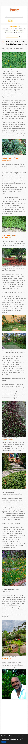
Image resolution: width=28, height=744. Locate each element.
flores (14, 43)
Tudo (4, 28)
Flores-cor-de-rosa (13, 30)
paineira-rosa (20, 32)
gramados (18, 43)
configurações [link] (18, 739)
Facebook (9, 21)
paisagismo (20, 44)
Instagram (11, 21)
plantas (25, 44)
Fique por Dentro (22, 28)
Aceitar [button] (4, 741)
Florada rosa (6, 30)
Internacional (21, 30)
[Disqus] (14, 718)
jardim (7, 44)
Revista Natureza (14, 10)
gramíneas (23, 43)
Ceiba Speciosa (15, 28)
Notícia (15, 32)
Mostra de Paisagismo (9, 32)
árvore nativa (8, 28)
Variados (8, 43)
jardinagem (11, 44)
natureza (16, 44)
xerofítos (8, 45)
